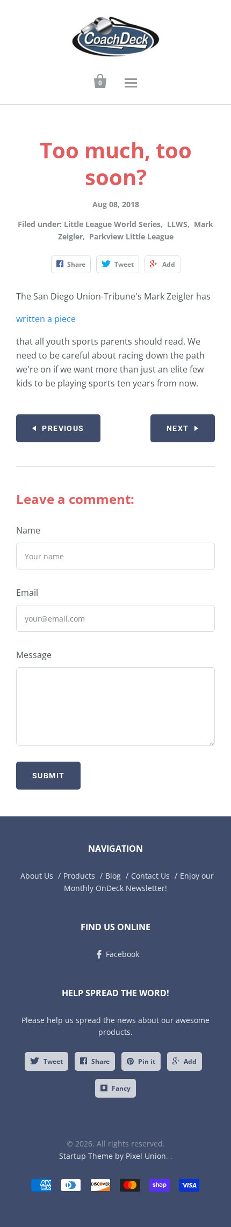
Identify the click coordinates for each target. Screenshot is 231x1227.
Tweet (53, 1061)
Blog (113, 876)
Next (178, 428)
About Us (36, 876)
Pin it (146, 1061)
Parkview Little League (131, 236)
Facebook (122, 954)
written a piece (46, 319)
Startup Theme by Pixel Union (112, 1156)
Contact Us (150, 876)
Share (100, 1061)
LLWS (177, 224)
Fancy (121, 1088)
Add (190, 1061)
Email (27, 592)
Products (79, 876)
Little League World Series (112, 224)
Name (28, 530)
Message (34, 655)
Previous (63, 428)
